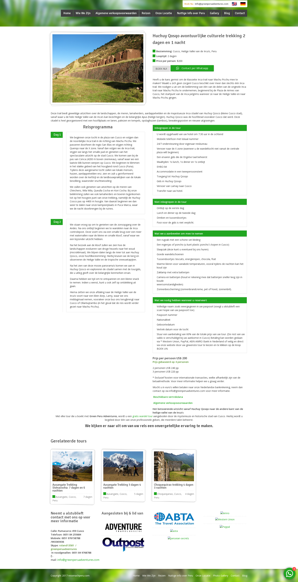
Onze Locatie (203, 575)
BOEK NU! (161, 68)
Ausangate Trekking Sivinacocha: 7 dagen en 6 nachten (68, 487)
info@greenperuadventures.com (211, 3)
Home (136, 575)
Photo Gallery (220, 575)
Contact (235, 575)
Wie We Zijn (149, 575)
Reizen (162, 575)
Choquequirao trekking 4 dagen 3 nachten (173, 486)
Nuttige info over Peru (180, 575)
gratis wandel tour (142, 416)
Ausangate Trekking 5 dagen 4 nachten (122, 486)
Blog (244, 575)
